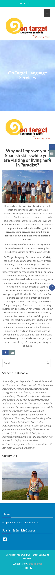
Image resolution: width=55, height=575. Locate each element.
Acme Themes (34, 563)
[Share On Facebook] (5, 352)
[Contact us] (12, 352)
